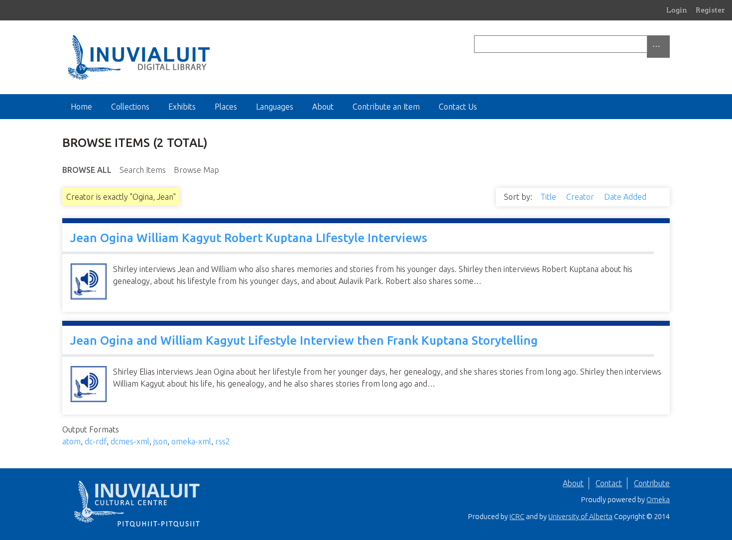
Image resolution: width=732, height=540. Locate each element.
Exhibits (182, 106)
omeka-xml (191, 441)
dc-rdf (96, 441)
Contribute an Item (386, 106)
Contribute (652, 483)
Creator (581, 196)
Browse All (87, 169)
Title (549, 196)
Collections (130, 106)
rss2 (222, 441)
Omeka (658, 500)
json (160, 441)
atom (71, 441)
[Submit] (667, 44)
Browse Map (196, 169)
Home (81, 106)
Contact (609, 483)
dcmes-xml (130, 441)
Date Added (626, 196)
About (323, 106)
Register (710, 10)
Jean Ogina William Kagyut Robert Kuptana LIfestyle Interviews (248, 238)
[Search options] (658, 46)
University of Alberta (580, 517)
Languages (274, 106)
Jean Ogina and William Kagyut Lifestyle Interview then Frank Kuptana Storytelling (304, 340)
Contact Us (458, 106)
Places (226, 106)
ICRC (516, 517)
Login (676, 10)
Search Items (143, 169)
